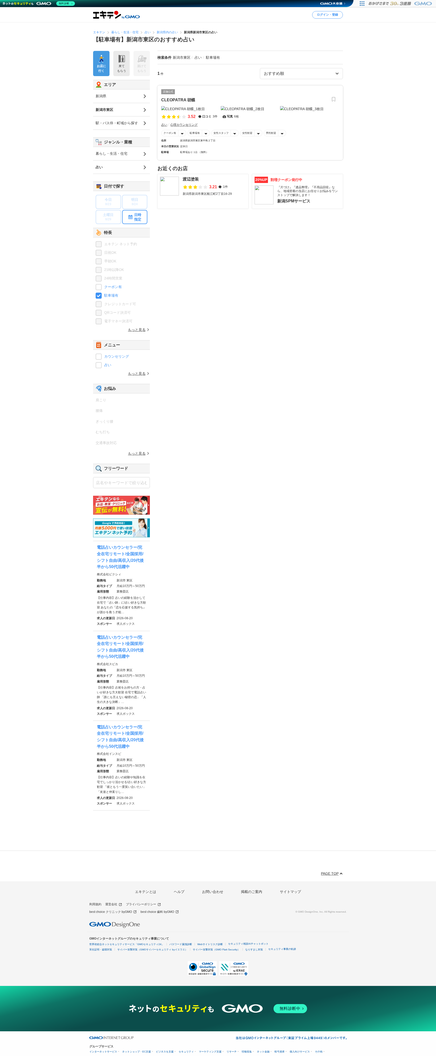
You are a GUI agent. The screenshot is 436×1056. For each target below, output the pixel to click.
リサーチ (232, 1051)
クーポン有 (170, 133)
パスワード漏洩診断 (180, 944)
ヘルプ (179, 892)
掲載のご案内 (251, 892)
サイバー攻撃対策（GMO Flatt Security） (216, 949)
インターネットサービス (103, 1051)
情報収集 (247, 1051)
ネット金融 (263, 1051)
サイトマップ (290, 892)
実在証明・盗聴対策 (100, 949)
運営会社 (111, 904)
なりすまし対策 (254, 949)
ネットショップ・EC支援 (136, 1051)
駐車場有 (195, 133)
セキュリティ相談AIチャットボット (248, 943)
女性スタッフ (221, 133)
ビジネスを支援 (165, 1051)
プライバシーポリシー (141, 904)
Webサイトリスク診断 (210, 944)
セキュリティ (186, 1051)
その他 (318, 1051)
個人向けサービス (300, 1051)
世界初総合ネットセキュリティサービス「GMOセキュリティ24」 (126, 944)
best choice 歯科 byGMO (157, 912)
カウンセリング (116, 356)
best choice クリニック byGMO (110, 912)
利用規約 (95, 904)
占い (107, 365)
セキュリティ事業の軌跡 (282, 949)
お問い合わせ (212, 892)
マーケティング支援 (210, 1051)
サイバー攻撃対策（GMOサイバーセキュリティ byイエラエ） (152, 949)
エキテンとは (145, 892)
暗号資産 (280, 1051)
